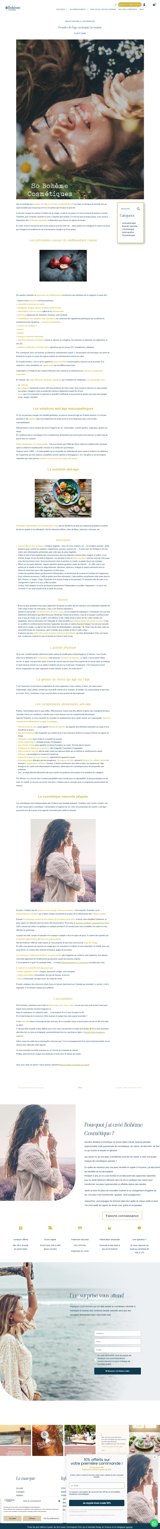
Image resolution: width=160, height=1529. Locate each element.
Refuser (32, 1518)
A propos (20, 1492)
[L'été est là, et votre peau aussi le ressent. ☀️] (79, 1440)
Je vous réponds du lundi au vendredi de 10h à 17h (139, 1249)
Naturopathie (88, 21)
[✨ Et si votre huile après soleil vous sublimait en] (47, 1440)
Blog (142, 9)
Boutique (60, 9)
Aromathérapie (129, 223)
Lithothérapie (128, 229)
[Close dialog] (155, 1457)
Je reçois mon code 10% (97, 1503)
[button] (59, 1501)
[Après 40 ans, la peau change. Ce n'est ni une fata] (15, 1440)
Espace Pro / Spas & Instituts (130, 4)
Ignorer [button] (129, 1527)
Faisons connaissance (122, 1216)
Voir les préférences (51, 1518)
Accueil (19, 1488)
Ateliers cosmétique (127, 9)
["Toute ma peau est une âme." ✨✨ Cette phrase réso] (112, 1440)
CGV (63, 1488)
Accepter (12, 1518)
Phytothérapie (128, 235)
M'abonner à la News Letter (118, 1371)
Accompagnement (78, 9)
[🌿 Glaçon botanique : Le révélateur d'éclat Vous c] (144, 1440)
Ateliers (19, 1495)
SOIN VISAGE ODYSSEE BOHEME (103, 9)
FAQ (63, 1510)
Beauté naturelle (73, 21)
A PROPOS (150, 9)
